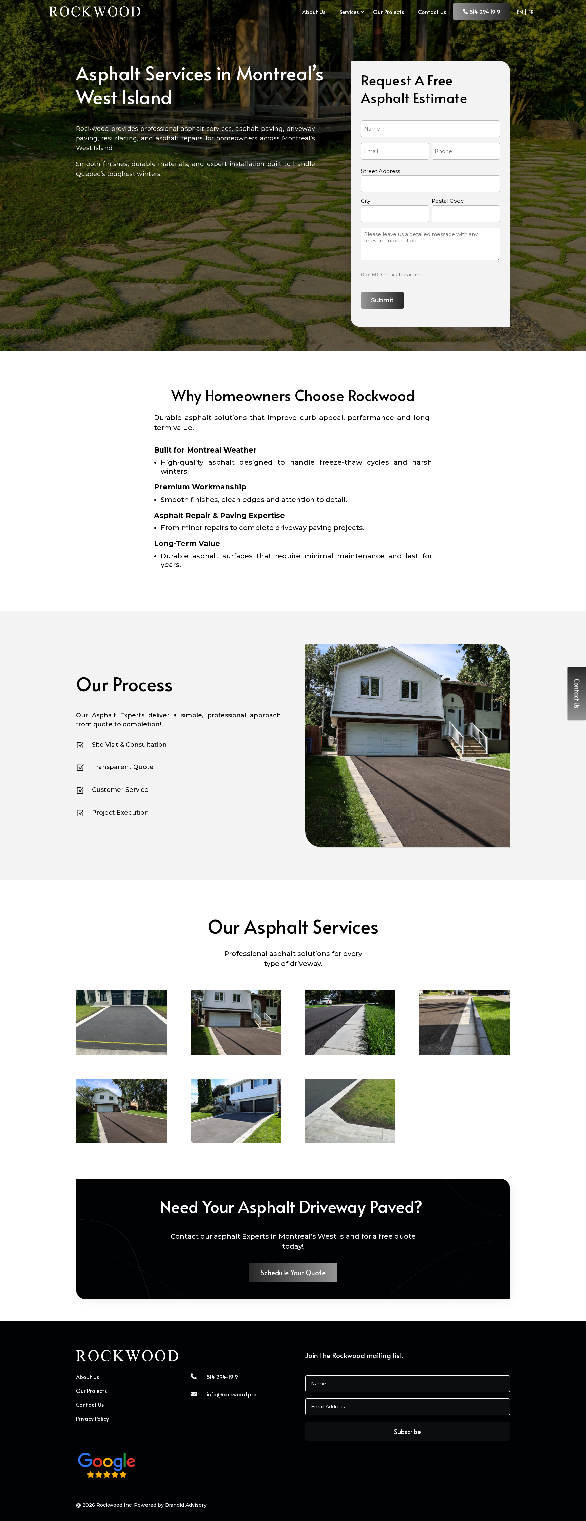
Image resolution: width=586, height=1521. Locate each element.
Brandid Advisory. (186, 1505)
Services (349, 11)
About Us (313, 11)
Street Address (380, 171)
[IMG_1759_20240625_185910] (121, 1052)
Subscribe (407, 1431)
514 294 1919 (485, 11)
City (365, 201)
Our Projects (388, 11)
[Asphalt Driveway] (236, 1052)
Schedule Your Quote (293, 1272)
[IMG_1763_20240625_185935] (350, 1141)
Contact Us (432, 11)
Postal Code (448, 201)
